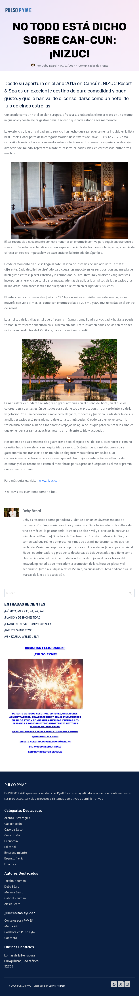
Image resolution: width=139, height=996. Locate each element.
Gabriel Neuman (15, 898)
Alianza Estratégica (17, 818)
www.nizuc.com (49, 480)
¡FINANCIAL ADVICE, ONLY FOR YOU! (27, 624)
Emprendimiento (15, 852)
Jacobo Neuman (15, 881)
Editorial (10, 847)
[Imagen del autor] (33, 66)
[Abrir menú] (131, 10)
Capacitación (13, 824)
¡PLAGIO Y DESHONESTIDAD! (22, 617)
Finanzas (10, 864)
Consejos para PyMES (18, 920)
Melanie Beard (14, 892)
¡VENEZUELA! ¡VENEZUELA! (21, 636)
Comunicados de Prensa (93, 65)
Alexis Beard (12, 904)
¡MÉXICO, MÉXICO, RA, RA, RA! (24, 611)
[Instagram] (127, 984)
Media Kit (10, 926)
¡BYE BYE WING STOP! (18, 630)
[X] (121, 984)
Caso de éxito (13, 829)
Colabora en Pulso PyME (20, 932)
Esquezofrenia (14, 858)
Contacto (10, 938)
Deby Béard (49, 65)
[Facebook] (114, 984)
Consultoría (12, 835)
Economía (11, 841)
